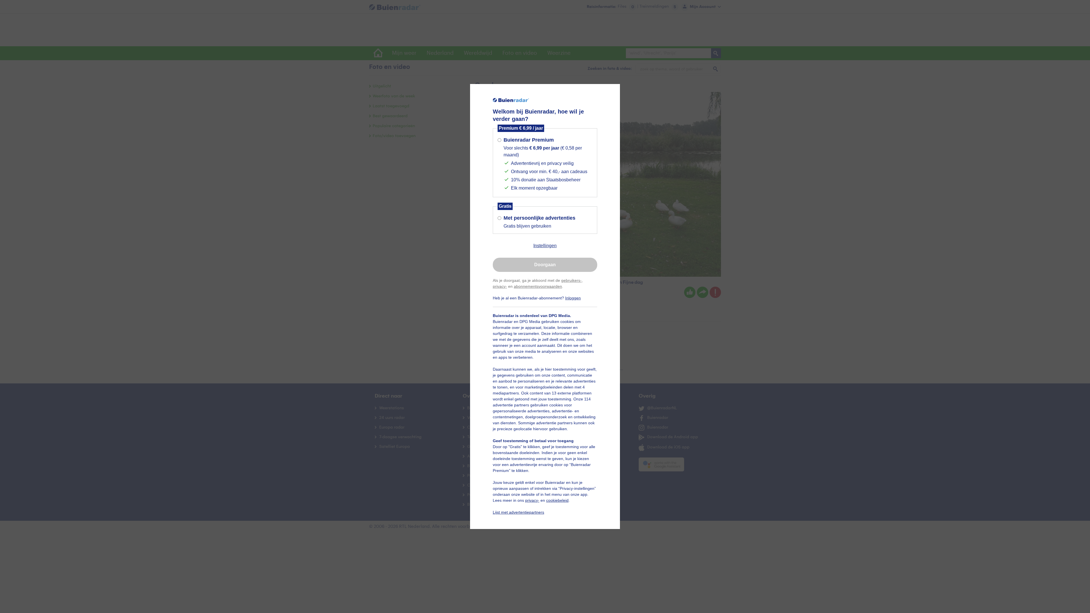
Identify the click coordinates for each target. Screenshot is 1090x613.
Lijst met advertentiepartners (518, 512)
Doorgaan (545, 264)
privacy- (500, 286)
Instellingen (545, 245)
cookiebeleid (557, 500)
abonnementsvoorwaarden (538, 286)
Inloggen (573, 298)
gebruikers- (571, 280)
